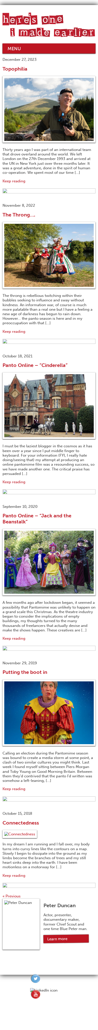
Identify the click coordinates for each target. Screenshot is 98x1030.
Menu (14, 48)
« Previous (12, 896)
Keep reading (14, 181)
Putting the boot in (25, 672)
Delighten (59, 1024)
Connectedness (21, 823)
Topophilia (15, 69)
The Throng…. (19, 215)
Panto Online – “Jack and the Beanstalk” (37, 519)
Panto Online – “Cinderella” (35, 365)
